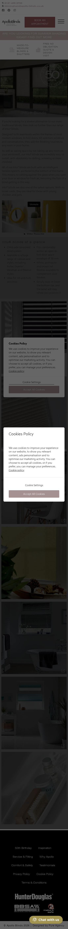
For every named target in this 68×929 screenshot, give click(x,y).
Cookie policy (16, 470)
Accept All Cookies (34, 493)
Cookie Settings (34, 485)
